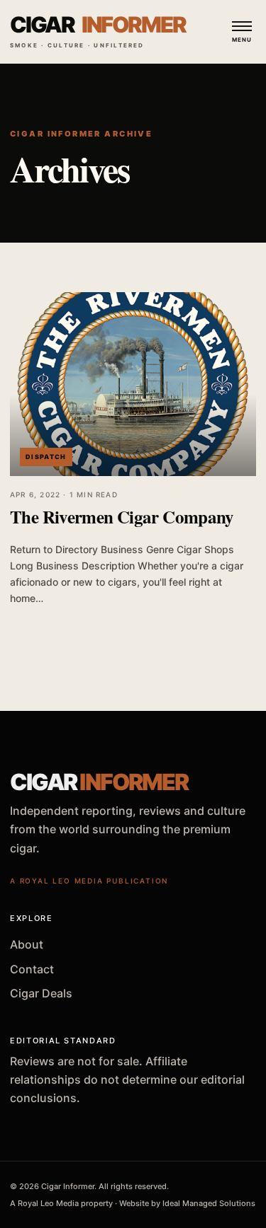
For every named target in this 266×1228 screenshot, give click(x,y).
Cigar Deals (41, 993)
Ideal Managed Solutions (208, 1203)
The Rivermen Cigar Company (122, 517)
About (26, 944)
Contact (32, 969)
